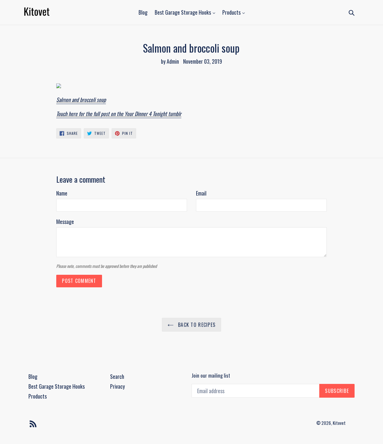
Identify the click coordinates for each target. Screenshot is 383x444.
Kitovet (339, 422)
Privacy (117, 386)
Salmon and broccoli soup (81, 99)
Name (61, 193)
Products (232, 12)
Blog (143, 12)
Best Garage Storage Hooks (183, 12)
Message (65, 221)
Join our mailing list (211, 376)
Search (117, 376)
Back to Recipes (196, 324)
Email (201, 193)
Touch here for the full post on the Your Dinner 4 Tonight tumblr (118, 114)
